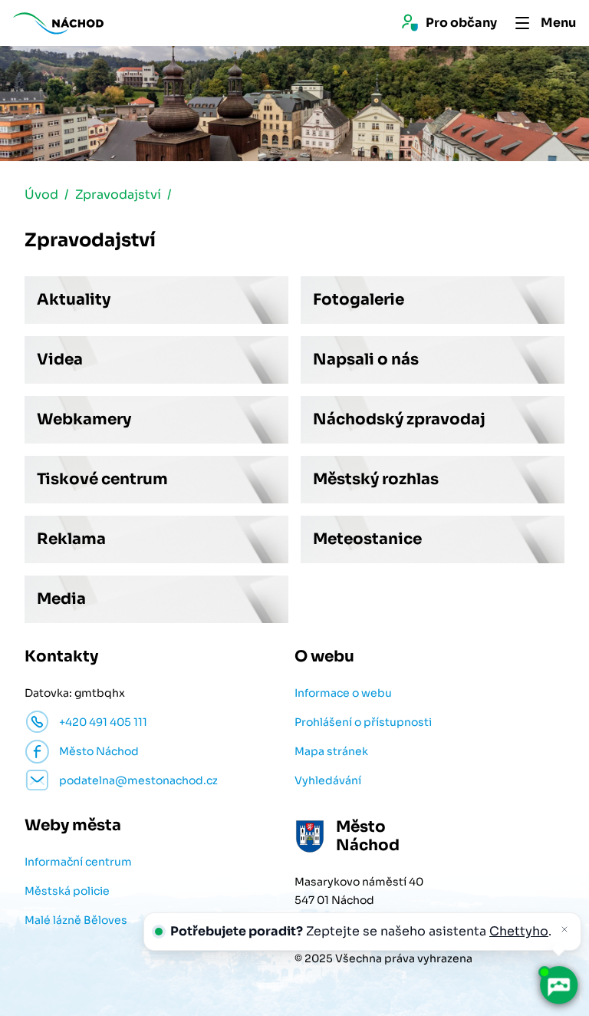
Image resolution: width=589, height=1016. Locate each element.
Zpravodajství (118, 194)
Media (61, 599)
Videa (60, 359)
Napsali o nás (366, 359)
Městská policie (67, 891)
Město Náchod (99, 751)
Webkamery (84, 419)
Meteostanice (367, 539)
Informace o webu (343, 693)
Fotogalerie (358, 299)
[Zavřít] (564, 929)
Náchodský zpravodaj (399, 419)
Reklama (71, 539)
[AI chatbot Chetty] (558, 985)
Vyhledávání (327, 780)
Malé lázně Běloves (76, 920)
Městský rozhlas (376, 479)
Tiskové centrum (102, 479)
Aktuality (73, 299)
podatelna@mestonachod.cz (138, 780)
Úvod (41, 194)
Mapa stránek (331, 751)
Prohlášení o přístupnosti (363, 722)
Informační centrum (78, 862)
